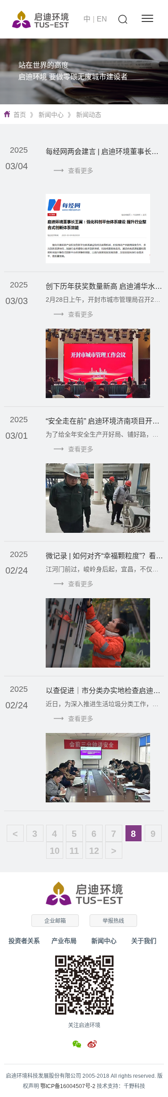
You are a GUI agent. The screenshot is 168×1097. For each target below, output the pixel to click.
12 (94, 851)
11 (74, 851)
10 (55, 851)
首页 (19, 114)
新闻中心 (51, 114)
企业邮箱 (55, 921)
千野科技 (134, 1086)
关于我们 (143, 940)
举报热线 (113, 921)
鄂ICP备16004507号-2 (67, 1086)
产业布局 (64, 940)
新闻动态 (88, 114)
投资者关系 (24, 940)
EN (102, 19)
